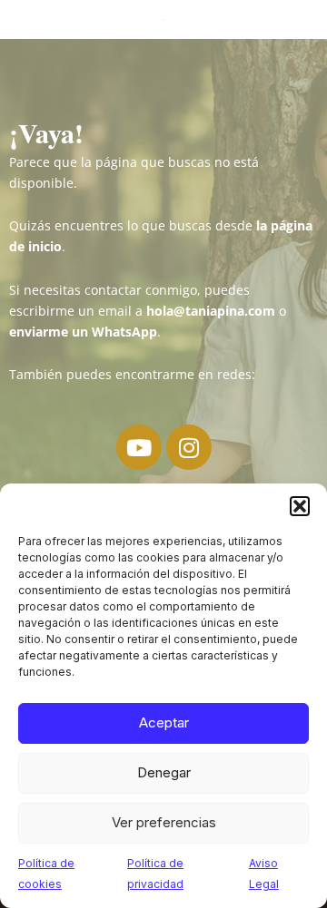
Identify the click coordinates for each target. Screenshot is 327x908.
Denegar (164, 772)
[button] (300, 506)
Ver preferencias (164, 822)
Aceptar (164, 722)
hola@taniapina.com (210, 310)
